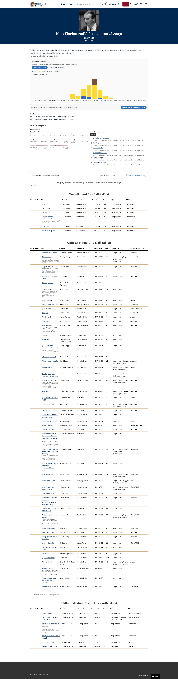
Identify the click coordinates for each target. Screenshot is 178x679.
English (63, 4)
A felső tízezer (47, 300)
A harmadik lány (47, 325)
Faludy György (98, 158)
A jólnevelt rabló (47, 562)
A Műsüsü (47, 309)
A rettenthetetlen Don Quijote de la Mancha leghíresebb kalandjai (49, 436)
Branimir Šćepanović (100, 153)
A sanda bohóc (49, 558)
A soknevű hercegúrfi (49, 421)
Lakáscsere (46, 208)
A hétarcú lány (47, 257)
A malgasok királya (48, 493)
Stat (119, 4)
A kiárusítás (46, 321)
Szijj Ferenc (96, 143)
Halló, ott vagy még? (49, 231)
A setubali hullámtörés (50, 304)
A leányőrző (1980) (48, 429)
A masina (45, 391)
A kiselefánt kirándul (49, 481)
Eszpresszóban (47, 217)
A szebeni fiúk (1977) (49, 380)
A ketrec (45, 335)
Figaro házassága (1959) (78, 50)
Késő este (45, 204)
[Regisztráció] (146, 3)
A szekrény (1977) (48, 404)
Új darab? (134, 4)
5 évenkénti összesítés (39, 67)
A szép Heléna (47, 367)
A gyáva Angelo (47, 267)
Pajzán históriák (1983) (50, 646)
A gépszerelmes (47, 289)
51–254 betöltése (37, 595)
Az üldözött (46, 212)
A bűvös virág (49, 543)
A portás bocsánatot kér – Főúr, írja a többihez (49, 580)
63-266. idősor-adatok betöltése (133, 107)
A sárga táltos (49, 474)
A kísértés (45, 339)
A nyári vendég (47, 317)
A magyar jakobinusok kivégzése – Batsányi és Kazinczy (50, 451)
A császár (45, 554)
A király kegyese (47, 425)
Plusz (126, 4)
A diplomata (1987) (48, 532)
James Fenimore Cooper (101, 138)
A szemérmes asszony (49, 253)
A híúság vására (47, 283)
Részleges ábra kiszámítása (136, 175)
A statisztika (46, 411)
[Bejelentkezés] (141, 3)
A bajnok (45, 313)
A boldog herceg (47, 568)
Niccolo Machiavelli (99, 163)
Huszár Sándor (98, 148)
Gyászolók (45, 226)
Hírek (71, 4)
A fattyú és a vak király (116, 50)
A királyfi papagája (48, 528)
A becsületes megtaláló (50, 361)
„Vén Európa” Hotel (49, 357)
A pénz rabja (48, 346)
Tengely (93, 134)
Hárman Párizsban (48, 642)
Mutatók (112, 4)
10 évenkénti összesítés (57, 67)
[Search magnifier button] (105, 4)
